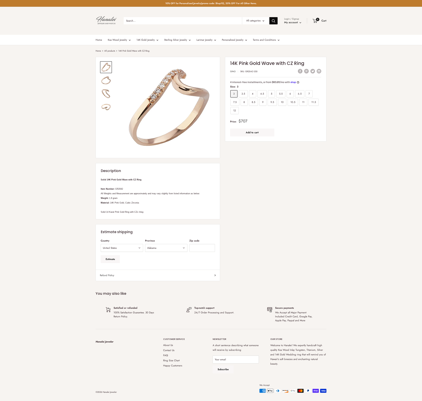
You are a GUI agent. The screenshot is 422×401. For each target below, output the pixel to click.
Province (150, 241)
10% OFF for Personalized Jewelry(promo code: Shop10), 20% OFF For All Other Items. (211, 3)
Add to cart (252, 132)
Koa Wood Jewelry (117, 40)
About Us (168, 345)
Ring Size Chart (171, 360)
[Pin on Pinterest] (306, 71)
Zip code (194, 241)
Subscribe (223, 369)
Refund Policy (107, 275)
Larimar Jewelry (204, 40)
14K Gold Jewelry (145, 40)
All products (109, 50)
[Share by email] (319, 71)
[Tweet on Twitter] (312, 71)
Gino (233, 71)
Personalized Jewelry (232, 40)
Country (105, 241)
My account (291, 22)
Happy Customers (172, 365)
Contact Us (168, 350)
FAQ (165, 355)
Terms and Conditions (264, 40)
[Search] (273, 20)
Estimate (110, 259)
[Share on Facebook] (300, 71)
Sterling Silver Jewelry (175, 40)
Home (99, 40)
